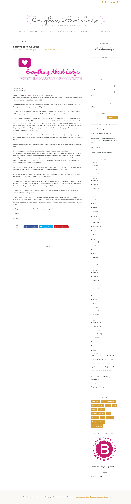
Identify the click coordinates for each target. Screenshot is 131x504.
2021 (94, 270)
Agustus (95, 165)
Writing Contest (88, 31)
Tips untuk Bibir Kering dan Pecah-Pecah (102, 355)
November (96, 184)
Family (108, 405)
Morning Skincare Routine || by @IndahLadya (104, 383)
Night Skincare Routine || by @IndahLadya (103, 367)
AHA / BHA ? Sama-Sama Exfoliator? (101, 363)
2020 (94, 320)
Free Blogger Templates (99, 497)
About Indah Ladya (96, 476)
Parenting (95, 418)
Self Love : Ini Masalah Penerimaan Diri (102, 133)
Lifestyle (33, 31)
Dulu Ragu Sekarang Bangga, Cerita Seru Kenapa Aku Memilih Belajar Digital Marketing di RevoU (104, 140)
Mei (94, 203)
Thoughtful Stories (66, 31)
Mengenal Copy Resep (97, 129)
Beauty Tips (46, 31)
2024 (94, 178)
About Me (105, 31)
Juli (94, 199)
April (94, 253)
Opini (108, 414)
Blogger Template (82, 497)
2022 (94, 239)
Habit (114, 405)
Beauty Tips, (50, 50)
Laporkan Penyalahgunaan (102, 467)
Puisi (102, 418)
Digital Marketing (97, 405)
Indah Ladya (25, 50)
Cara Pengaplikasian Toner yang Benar (102, 359)
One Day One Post (98, 414)
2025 (94, 163)
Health (94, 409)
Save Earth (110, 418)
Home (22, 31)
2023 (94, 216)
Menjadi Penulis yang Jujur (98, 147)
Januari (95, 211)
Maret (94, 169)
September (96, 192)
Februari (95, 173)
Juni (94, 249)
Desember (96, 180)
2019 (94, 350)
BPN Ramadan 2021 (108, 401)
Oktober (95, 188)
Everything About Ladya (65, 20)
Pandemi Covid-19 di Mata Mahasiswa (101, 152)
